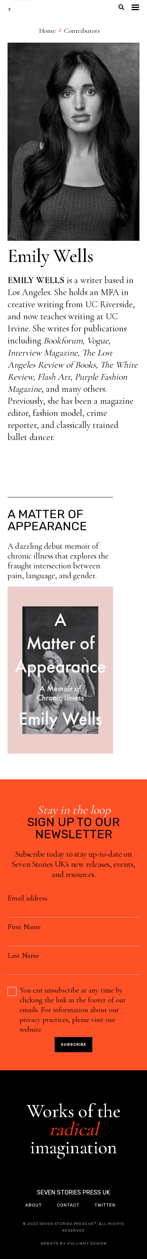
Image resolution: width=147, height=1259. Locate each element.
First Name (24, 926)
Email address (27, 898)
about (33, 1205)
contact (68, 1205)
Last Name (23, 955)
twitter (105, 1205)
